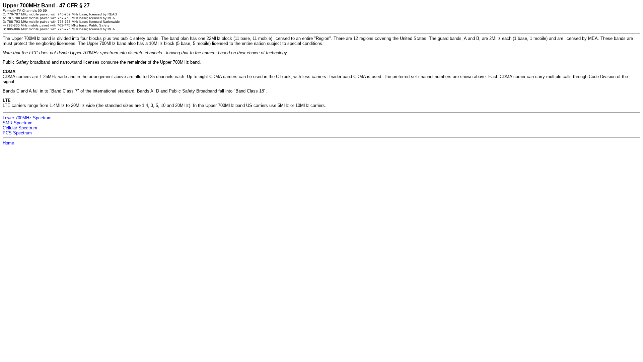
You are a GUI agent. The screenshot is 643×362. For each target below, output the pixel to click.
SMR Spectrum (17, 122)
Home (8, 142)
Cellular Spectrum (20, 127)
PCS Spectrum (17, 132)
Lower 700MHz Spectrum (27, 117)
